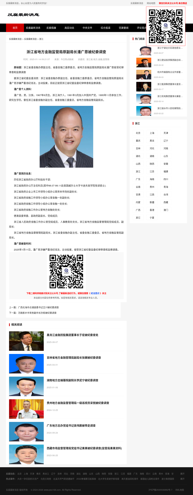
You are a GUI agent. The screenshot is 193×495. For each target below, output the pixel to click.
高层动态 (69, 27)
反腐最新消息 (137, 3)
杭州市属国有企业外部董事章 (170, 71)
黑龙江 (152, 141)
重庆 (138, 140)
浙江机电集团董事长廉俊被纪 (170, 96)
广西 (138, 209)
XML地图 (179, 489)
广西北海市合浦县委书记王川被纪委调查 (38, 307)
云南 (138, 186)
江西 (152, 194)
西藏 (166, 202)
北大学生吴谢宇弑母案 (108, 478)
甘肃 (138, 194)
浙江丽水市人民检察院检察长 (170, 108)
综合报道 (105, 27)
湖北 (138, 156)
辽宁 (166, 140)
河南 (166, 148)
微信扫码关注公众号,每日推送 (173, 3)
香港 (152, 209)
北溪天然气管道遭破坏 (63, 478)
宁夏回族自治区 (152, 218)
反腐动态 (10, 473)
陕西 (152, 163)
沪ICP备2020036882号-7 (160, 489)
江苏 (152, 171)
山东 (166, 156)
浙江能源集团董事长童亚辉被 (170, 83)
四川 (166, 179)
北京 (138, 132)
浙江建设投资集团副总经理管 (170, 59)
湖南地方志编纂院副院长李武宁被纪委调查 (72, 380)
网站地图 (151, 3)
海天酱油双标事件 (129, 478)
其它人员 (138, 218)
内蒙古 (138, 203)
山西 (138, 163)
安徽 (166, 163)
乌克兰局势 (46, 478)
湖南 (152, 156)
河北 (152, 148)
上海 (152, 132)
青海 (166, 186)
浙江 (41, 38)
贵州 (152, 186)
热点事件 (10, 478)
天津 (166, 132)
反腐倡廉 (51, 27)
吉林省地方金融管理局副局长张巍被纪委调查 (74, 358)
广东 (138, 179)
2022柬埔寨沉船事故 (86, 478)
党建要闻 (123, 27)
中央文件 (87, 27)
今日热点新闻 (67, 59)
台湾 (166, 194)
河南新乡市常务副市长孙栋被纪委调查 (37, 312)
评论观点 (142, 27)
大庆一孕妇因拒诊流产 (27, 478)
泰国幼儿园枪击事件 (149, 478)
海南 (152, 179)
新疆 (152, 202)
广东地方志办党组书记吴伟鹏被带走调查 (71, 426)
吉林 (138, 148)
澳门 (166, 209)
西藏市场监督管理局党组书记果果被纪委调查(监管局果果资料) (84, 448)
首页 (15, 27)
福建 (166, 171)
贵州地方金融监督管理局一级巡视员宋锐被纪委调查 (78, 403)
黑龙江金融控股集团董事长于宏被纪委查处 (72, 335)
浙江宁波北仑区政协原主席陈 (170, 47)
